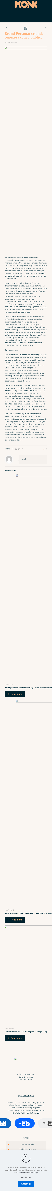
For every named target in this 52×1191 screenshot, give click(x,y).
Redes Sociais (27, 1144)
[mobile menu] (48, 4)
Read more (26, 1177)
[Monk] (26, 4)
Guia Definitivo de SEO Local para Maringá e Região (27, 1032)
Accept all (26, 1183)
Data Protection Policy (27, 1172)
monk (24, 459)
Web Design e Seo (27, 1149)
